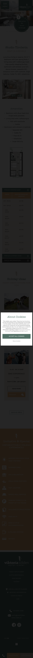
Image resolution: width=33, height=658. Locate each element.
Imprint (26, 331)
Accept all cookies (16, 336)
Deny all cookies (16, 341)
